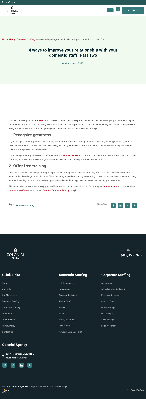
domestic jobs (110, 186)
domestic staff (42, 120)
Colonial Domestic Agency (56, 190)
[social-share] (113, 205)
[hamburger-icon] (110, 10)
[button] (118, 9)
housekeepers (71, 155)
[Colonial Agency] (12, 10)
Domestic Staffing (26, 39)
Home (5, 39)
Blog (12, 39)
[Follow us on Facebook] (13, 365)
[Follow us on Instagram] (4, 365)
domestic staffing (18, 190)
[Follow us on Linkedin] (21, 365)
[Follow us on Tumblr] (29, 365)
